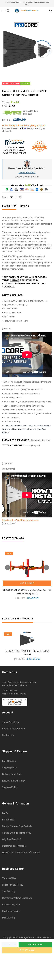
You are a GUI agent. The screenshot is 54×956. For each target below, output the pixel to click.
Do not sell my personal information (21, 852)
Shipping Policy (10, 787)
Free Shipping (9, 761)
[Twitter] (12, 197)
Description (9, 206)
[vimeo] (20, 197)
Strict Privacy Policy (12, 885)
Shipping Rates (9, 768)
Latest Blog (8, 820)
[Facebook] (16, 197)
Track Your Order (10, 722)
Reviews (24, 206)
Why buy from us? (11, 839)
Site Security (8, 891)
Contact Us (8, 735)
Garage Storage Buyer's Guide (17, 826)
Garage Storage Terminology (16, 833)
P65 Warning (8, 918)
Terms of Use (9, 878)
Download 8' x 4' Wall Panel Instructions (20, 520)
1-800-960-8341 (27, 172)
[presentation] (4, 51)
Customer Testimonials (14, 846)
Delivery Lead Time (12, 774)
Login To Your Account (13, 729)
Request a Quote (11, 904)
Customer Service (11, 911)
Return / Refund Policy (13, 781)
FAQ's (5, 813)
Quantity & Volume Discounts (17, 898)
